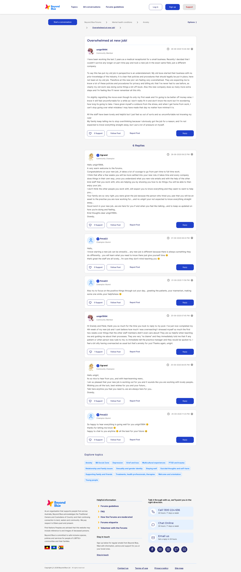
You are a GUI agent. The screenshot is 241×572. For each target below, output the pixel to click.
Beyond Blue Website (56, 503)
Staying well (151, 468)
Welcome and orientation (169, 474)
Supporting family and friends (99, 474)
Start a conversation (63, 22)
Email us (163, 536)
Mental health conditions (122, 22)
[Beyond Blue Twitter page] (176, 554)
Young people (92, 480)
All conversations (91, 7)
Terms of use (141, 568)
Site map (179, 568)
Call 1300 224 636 (169, 509)
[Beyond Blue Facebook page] (152, 554)
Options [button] (191, 22)
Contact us (122, 568)
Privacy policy (161, 568)
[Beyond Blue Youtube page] (160, 554)
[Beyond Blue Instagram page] (168, 554)
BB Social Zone (102, 463)
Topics (74, 7)
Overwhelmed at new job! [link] (103, 27)
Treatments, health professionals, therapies (135, 474)
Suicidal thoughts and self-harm (174, 468)
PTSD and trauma (176, 463)
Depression (118, 463)
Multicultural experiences (153, 463)
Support (189, 7)
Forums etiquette (109, 522)
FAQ (103, 511)
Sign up (172, 7)
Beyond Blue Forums (55, 7)
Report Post (135, 133)
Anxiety (146, 22)
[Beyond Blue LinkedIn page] (184, 554)
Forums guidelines (115, 7)
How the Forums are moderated (116, 517)
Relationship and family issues (99, 468)
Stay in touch (103, 555)
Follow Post (116, 133)
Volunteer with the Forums (114, 528)
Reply (185, 133)
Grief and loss (132, 463)
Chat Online (166, 523)
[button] (90, 133)
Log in (155, 7)
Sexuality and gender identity (129, 468)
